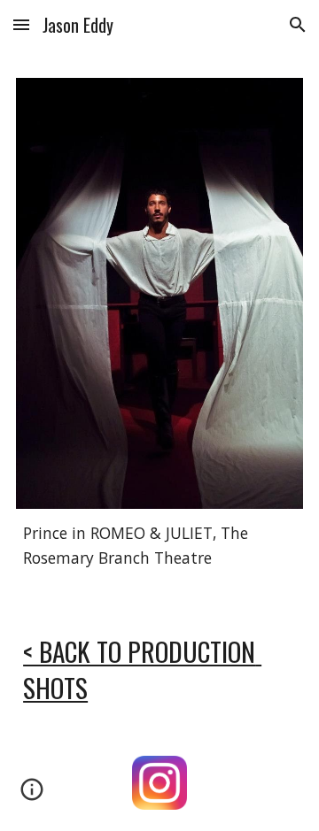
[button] (21, 24)
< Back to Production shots (142, 669)
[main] (159, 545)
